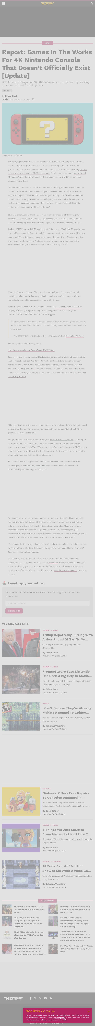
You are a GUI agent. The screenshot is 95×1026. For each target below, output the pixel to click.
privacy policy (59, 1018)
